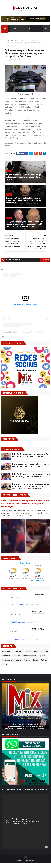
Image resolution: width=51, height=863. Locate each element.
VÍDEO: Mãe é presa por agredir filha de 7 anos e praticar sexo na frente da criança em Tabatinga (25, 503)
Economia (6, 656)
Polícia (12, 40)
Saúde (4, 664)
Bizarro (28, 651)
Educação (16, 656)
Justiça (18, 660)
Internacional (7, 660)
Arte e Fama (18, 651)
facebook (45, 260)
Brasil (36, 651)
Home (7, 40)
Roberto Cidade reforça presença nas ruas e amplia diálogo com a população (31, 475)
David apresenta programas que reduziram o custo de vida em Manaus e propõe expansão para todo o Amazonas (30, 486)
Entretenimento (29, 656)
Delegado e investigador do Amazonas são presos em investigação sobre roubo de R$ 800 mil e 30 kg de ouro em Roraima (24, 224)
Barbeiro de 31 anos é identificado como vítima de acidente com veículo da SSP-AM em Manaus (24, 200)
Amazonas (6, 651)
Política (44, 660)
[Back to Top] (25, 857)
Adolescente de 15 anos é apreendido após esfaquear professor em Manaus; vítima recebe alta (24, 177)
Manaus (27, 660)
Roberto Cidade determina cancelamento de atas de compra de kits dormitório (30, 455)
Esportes (42, 656)
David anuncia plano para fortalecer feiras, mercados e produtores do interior (30, 465)
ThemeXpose (30, 860)
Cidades (44, 651)
